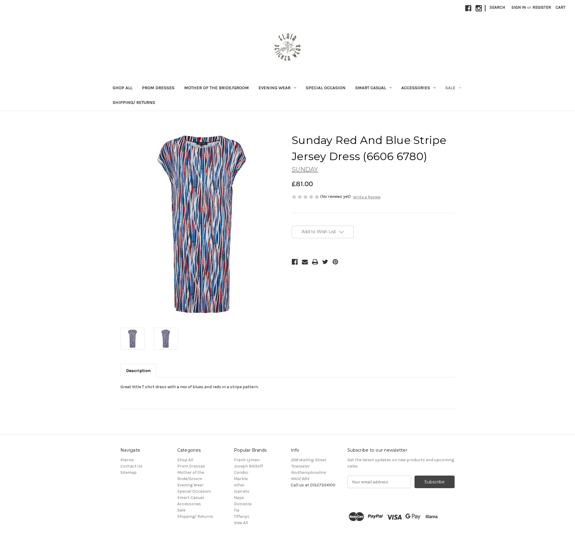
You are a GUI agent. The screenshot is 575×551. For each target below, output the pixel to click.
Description (138, 370)
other (239, 485)
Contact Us (131, 466)
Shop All (122, 87)
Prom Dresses (158, 87)
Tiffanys (241, 516)
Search (497, 7)
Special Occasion (326, 87)
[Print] (315, 262)
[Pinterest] (335, 262)
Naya (239, 497)
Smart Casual (370, 87)
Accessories (415, 87)
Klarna (127, 459)
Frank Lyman (247, 459)
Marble (241, 478)
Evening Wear (274, 87)
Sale (450, 87)
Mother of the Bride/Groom (216, 87)
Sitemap (128, 472)
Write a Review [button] (367, 197)
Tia (236, 510)
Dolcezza (243, 503)
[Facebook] (468, 8)
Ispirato (241, 491)
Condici (241, 472)
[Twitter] (325, 262)
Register (541, 7)
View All (241, 522)
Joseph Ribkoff (248, 466)
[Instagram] (479, 8)
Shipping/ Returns (134, 102)
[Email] (305, 262)
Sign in (519, 7)
